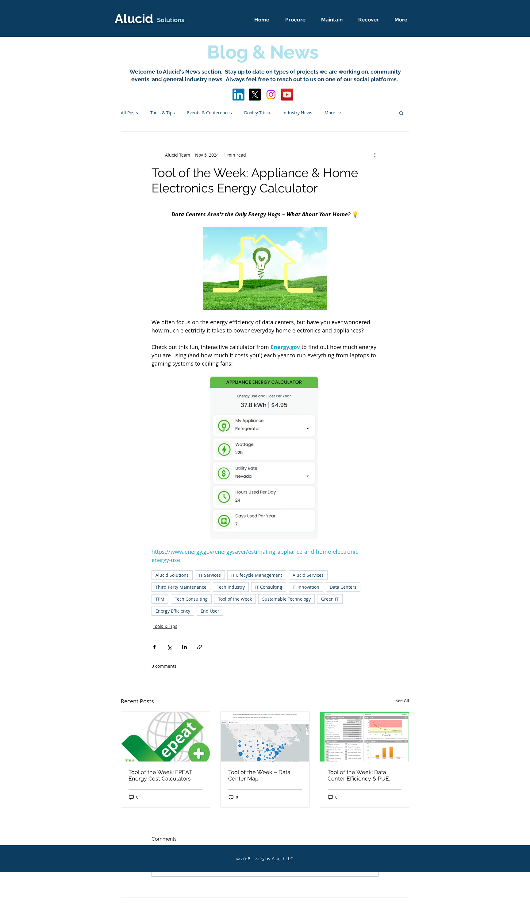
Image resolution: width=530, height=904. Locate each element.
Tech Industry (231, 587)
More (330, 113)
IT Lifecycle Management (256, 575)
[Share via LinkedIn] (184, 647)
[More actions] (374, 154)
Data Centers (343, 587)
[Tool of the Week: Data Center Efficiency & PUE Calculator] (364, 737)
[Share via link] (199, 647)
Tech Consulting (191, 599)
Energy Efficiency (173, 611)
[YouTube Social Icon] (287, 95)
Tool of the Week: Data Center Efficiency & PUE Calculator (358, 775)
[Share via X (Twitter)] (169, 647)
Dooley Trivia (257, 113)
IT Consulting (268, 587)
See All (402, 700)
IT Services (210, 575)
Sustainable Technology (286, 599)
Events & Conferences (209, 113)
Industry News (297, 113)
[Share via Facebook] (154, 647)
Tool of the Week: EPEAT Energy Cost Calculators (160, 775)
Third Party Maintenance (181, 587)
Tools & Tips (162, 113)
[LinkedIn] (238, 95)
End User (210, 611)
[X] (255, 95)
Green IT (330, 599)
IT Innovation (306, 587)
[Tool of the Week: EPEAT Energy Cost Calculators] (165, 737)
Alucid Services (308, 575)
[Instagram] (271, 95)
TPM (160, 599)
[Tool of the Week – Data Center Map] (265, 737)
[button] (401, 112)
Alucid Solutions (172, 575)
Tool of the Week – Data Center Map (259, 775)
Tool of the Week (235, 599)
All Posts (129, 113)
